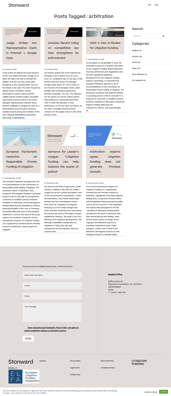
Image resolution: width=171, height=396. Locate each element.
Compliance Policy (108, 368)
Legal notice (75, 368)
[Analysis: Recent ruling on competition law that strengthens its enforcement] (63, 64)
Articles (135, 56)
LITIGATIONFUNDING (139, 363)
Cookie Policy (75, 375)
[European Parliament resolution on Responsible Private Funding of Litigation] (22, 173)
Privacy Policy (75, 361)
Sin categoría (137, 80)
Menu (157, 5)
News (134, 68)
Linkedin (42, 361)
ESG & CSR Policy (107, 361)
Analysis (135, 50)
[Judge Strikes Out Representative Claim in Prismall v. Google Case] (22, 64)
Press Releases (138, 74)
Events (135, 62)
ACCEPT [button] (163, 392)
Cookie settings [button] (150, 392)
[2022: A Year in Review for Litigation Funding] (105, 54)
